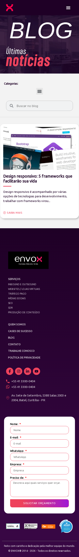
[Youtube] (36, 371)
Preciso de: (17, 477)
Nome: (14, 424)
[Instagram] (18, 371)
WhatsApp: (17, 451)
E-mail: (14, 437)
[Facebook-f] (9, 371)
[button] (68, 7)
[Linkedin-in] (27, 371)
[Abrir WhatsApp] (69, 547)
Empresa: (16, 464)
